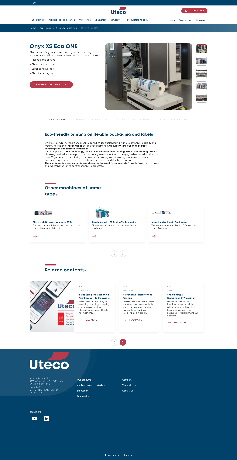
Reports (128, 455)
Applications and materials (62, 20)
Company (115, 20)
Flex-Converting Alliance (136, 20)
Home (33, 28)
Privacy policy (112, 455)
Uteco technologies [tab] (174, 119)
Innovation (100, 20)
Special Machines (68, 28)
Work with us (185, 20)
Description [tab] (57, 119)
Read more (91, 319)
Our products (38, 20)
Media (172, 20)
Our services (85, 20)
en (34, 3)
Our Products (47, 28)
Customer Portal (197, 10)
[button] (114, 253)
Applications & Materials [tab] (134, 119)
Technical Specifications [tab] (91, 119)
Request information (51, 84)
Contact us (200, 20)
